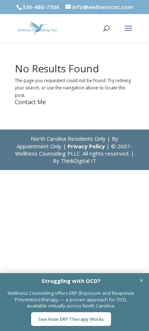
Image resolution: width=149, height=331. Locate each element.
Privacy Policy (86, 146)
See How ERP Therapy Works (71, 319)
